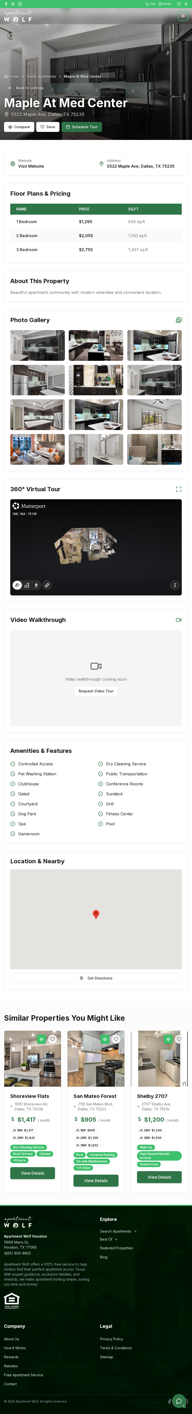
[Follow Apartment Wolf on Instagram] (20, 4)
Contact (10, 1384)
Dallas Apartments (41, 76)
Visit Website (31, 166)
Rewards (11, 1357)
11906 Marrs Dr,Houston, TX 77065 (20, 1244)
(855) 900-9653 (17, 1253)
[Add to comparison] (41, 1039)
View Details (32, 1173)
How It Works (15, 1348)
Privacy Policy (111, 1339)
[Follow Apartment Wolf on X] (13, 4)
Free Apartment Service (23, 1375)
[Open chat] (179, 1401)
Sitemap (106, 1357)
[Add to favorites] (52, 1039)
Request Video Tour (96, 691)
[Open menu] (183, 16)
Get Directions (100, 978)
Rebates (11, 1366)
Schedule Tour (85, 127)
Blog (104, 1257)
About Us (11, 1339)
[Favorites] (179, 4)
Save (50, 127)
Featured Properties (116, 1248)
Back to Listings (30, 88)
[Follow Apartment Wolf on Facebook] (6, 4)
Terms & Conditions (116, 1348)
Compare (22, 127)
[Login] (186, 4)
